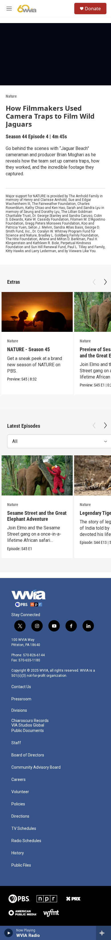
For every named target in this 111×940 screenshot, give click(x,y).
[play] (8, 933)
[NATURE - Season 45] (37, 312)
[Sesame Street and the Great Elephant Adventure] (37, 475)
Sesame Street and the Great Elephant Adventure (37, 516)
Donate (93, 8)
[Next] (105, 282)
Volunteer (20, 792)
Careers (18, 779)
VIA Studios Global (27, 725)
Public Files (21, 865)
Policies (18, 804)
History (17, 853)
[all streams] (103, 933)
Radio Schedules (26, 841)
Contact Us (21, 687)
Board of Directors (27, 755)
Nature (11, 96)
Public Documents (27, 731)
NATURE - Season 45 (28, 349)
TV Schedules (23, 828)
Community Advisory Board (36, 767)
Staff (16, 743)
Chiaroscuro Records (30, 721)
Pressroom (21, 699)
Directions (20, 816)
